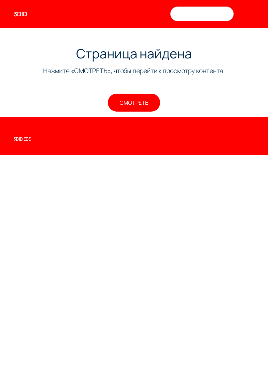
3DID (20, 13)
